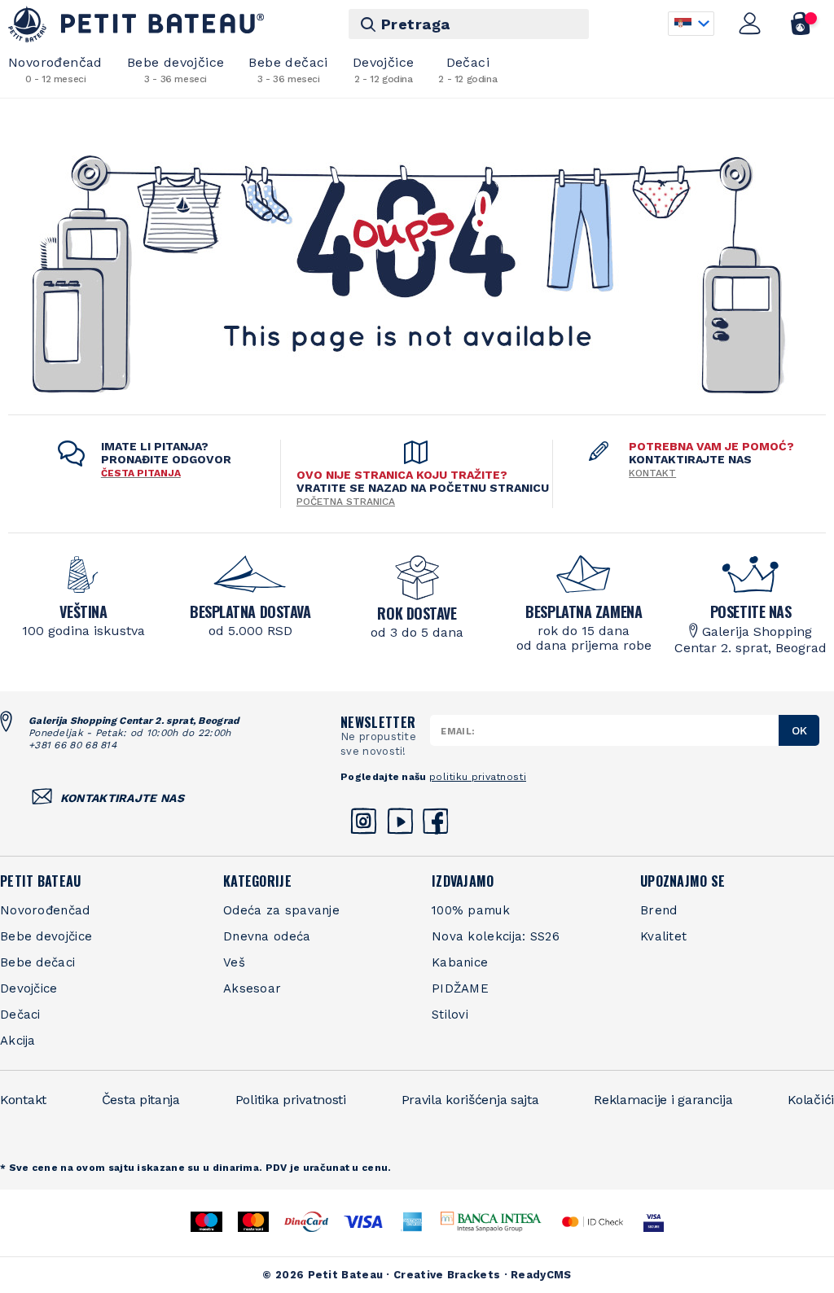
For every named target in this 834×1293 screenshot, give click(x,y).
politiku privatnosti (477, 776)
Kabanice (460, 962)
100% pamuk (471, 910)
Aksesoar (252, 988)
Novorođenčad (45, 910)
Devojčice (384, 70)
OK (799, 730)
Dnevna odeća (267, 936)
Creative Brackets (446, 1275)
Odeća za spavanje (281, 910)
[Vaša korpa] (801, 23)
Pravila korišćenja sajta (470, 1099)
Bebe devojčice (176, 70)
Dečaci (467, 70)
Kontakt (652, 473)
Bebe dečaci (287, 70)
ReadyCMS (541, 1275)
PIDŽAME (460, 988)
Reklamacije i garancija (663, 1099)
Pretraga (415, 24)
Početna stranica (345, 501)
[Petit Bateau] (136, 24)
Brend (659, 910)
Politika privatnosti (290, 1099)
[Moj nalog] (750, 23)
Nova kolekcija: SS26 (496, 936)
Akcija (18, 1040)
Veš (234, 962)
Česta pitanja (141, 1099)
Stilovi (450, 1014)
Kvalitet (663, 936)
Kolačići (811, 1099)
